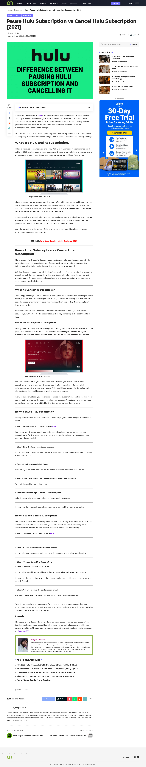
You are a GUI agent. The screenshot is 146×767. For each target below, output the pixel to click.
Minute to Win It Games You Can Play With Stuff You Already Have (45, 676)
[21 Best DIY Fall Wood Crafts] (104, 90)
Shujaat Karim (13, 33)
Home (9, 10)
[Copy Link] (134, 34)
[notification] (124, 3)
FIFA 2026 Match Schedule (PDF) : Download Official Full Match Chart (47, 665)
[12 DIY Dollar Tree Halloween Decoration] (104, 59)
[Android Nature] (10, 3)
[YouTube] (138, 757)
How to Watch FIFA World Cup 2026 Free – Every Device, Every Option (47, 669)
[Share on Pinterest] (69, 699)
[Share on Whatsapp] (74, 699)
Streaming (18, 10)
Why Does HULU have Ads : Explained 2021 (58, 241)
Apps (10, 15)
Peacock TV (23, 631)
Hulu (26, 10)
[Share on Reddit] (9, 123)
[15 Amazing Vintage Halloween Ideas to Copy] (104, 80)
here (54, 426)
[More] (137, 34)
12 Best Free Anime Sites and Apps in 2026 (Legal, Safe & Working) (46, 672)
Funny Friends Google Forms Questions (34, 680)
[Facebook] (132, 757)
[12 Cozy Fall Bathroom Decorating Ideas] (104, 69)
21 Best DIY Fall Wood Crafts (122, 87)
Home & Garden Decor (119, 62)
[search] (127, 3)
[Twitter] (135, 757)
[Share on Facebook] (127, 34)
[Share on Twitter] (131, 34)
